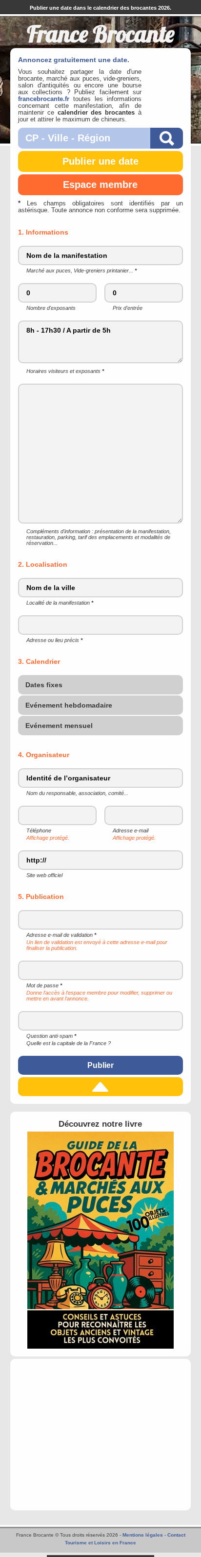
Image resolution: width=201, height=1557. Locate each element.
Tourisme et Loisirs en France (100, 1542)
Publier (100, 1065)
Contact (176, 1535)
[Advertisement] (100, 1435)
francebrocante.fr (43, 99)
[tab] (100, 685)
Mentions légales (142, 1535)
